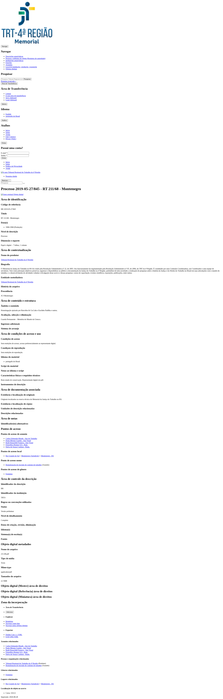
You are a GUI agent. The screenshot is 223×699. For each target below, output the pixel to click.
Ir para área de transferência (16, 96)
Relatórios (9, 621)
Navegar (4, 46)
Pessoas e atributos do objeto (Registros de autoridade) (25, 58)
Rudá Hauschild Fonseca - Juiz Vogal (19, 443)
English (8, 114)
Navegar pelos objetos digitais (17, 626)
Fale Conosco (11, 137)
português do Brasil (13, 116)
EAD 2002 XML (12, 637)
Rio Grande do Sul (12, 456)
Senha (4, 155)
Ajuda (8, 135)
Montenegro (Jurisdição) (30, 456)
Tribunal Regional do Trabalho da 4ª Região (17, 260)
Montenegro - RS (47, 456)
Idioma (4, 104)
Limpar (8, 94)
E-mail (4, 153)
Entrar (4, 143)
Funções (9, 63)
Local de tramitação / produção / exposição (21, 67)
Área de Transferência (9, 84)
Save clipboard (11, 98)
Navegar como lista (13, 624)
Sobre (8, 133)
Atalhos (4, 120)
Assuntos (9, 65)
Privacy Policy (11, 139)
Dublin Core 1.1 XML (14, 635)
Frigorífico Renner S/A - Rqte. (17, 445)
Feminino (9, 474)
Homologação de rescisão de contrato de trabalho (24, 465)
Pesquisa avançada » (8, 81)
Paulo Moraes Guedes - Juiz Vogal (18, 441)
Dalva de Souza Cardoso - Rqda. (18, 447)
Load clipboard (11, 100)
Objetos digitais (11, 69)
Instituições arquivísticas (14, 61)
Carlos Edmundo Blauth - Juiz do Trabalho (21, 439)
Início (8, 130)
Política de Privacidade (14, 166)
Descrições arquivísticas (14, 56)
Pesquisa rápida (11, 176)
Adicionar (10, 612)
